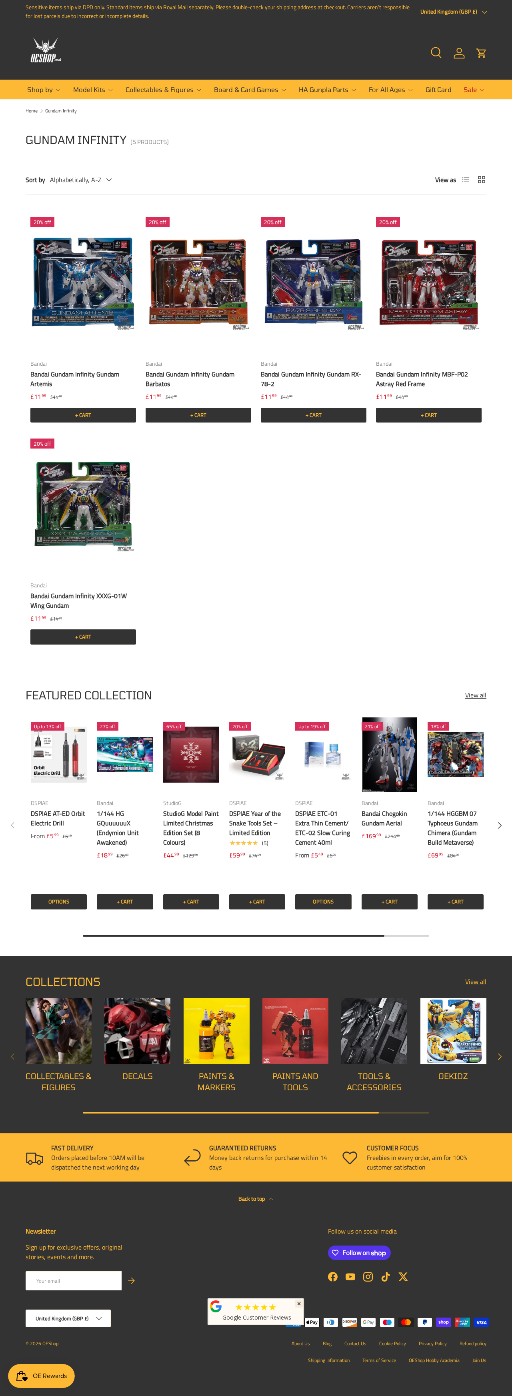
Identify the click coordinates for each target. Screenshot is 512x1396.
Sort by (35, 179)
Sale (470, 89)
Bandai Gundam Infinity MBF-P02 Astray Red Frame (422, 379)
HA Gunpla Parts (323, 89)
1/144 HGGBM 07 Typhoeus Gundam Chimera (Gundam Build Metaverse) (453, 828)
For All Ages (387, 89)
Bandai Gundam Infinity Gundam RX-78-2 (311, 379)
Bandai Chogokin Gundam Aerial (384, 818)
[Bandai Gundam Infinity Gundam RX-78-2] (313, 282)
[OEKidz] (453, 1031)
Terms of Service (379, 1360)
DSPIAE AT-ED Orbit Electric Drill (58, 818)
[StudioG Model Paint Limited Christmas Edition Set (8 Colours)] (191, 754)
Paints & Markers (217, 1081)
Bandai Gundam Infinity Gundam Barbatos (190, 379)
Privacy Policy (433, 1343)
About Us (301, 1343)
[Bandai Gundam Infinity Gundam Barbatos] (198, 282)
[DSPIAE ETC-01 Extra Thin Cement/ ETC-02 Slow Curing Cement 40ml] (323, 754)
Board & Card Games (246, 89)
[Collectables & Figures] (59, 1031)
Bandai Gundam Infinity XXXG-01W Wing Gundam (78, 600)
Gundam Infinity (61, 110)
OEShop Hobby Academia (434, 1360)
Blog (327, 1343)
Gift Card (439, 89)
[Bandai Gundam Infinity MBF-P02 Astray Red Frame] (429, 282)
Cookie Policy (392, 1343)
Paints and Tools (295, 1081)
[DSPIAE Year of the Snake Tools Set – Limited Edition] (257, 754)
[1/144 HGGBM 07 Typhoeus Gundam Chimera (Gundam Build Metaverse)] (456, 754)
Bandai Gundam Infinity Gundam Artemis (74, 379)
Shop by (40, 89)
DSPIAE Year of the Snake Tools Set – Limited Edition (255, 823)
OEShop (50, 1343)
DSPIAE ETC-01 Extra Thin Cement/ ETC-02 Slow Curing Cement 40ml (322, 828)
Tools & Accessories (374, 1081)
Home (32, 110)
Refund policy (473, 1343)
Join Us (479, 1360)
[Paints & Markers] (217, 1031)
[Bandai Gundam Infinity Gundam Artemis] (83, 282)
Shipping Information (329, 1360)
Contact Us (355, 1343)
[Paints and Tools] (295, 1031)
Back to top (252, 1198)
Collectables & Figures (160, 89)
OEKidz (453, 1076)
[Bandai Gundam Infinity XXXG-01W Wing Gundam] (83, 504)
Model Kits (89, 89)
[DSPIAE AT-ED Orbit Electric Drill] (59, 754)
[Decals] (137, 1031)
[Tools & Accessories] (374, 1031)
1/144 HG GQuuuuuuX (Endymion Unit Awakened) (118, 828)
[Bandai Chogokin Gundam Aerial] (390, 754)
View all (475, 695)
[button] (481, 53)
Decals (137, 1076)
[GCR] (216, 1306)
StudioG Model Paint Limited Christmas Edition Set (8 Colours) (191, 828)
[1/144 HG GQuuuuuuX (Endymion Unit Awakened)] (125, 754)
